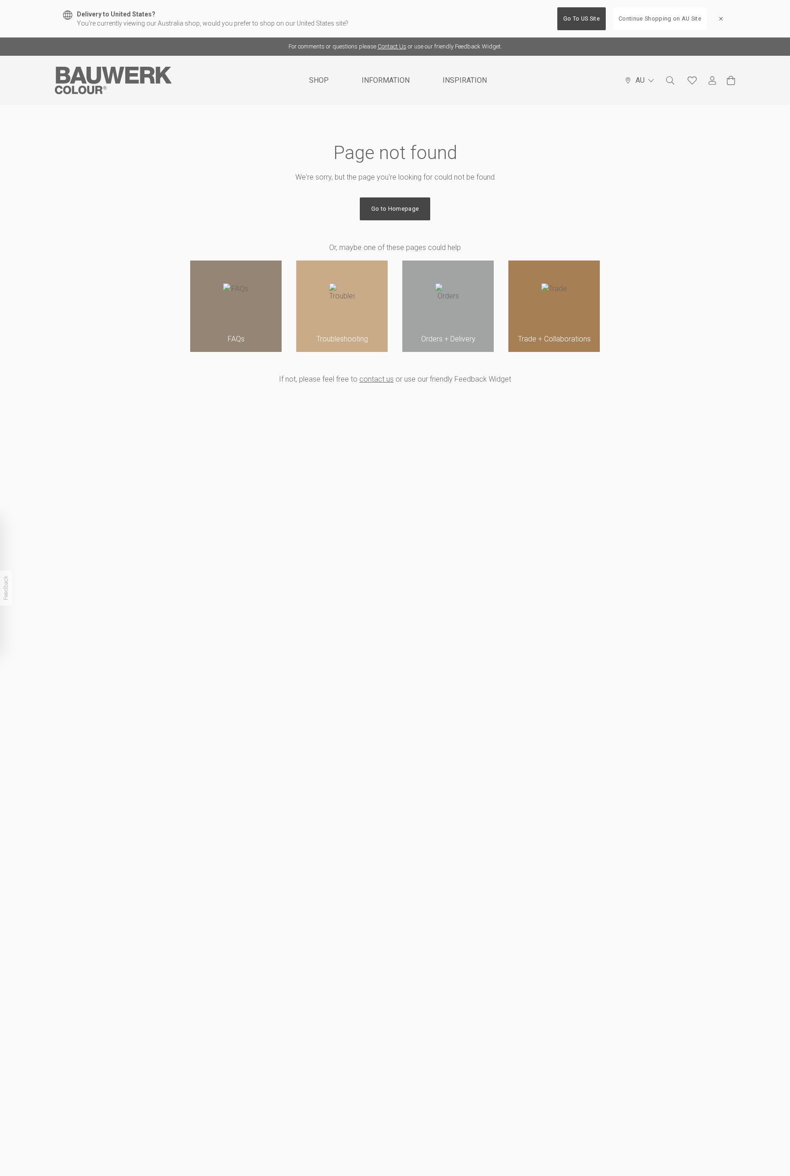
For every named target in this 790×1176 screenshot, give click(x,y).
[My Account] (712, 80)
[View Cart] (731, 80)
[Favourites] (692, 80)
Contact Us (392, 46)
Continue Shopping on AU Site (660, 18)
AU (640, 80)
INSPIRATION (465, 80)
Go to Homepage (395, 208)
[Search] (670, 80)
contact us (376, 379)
